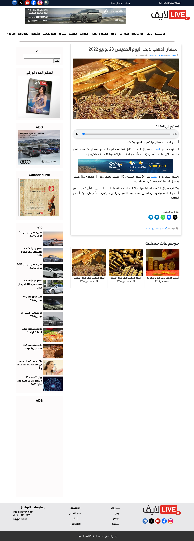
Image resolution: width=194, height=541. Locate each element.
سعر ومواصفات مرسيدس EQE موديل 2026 (30, 284)
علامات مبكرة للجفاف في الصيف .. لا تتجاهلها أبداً (29, 365)
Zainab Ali (172, 55)
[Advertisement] (39, 449)
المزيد (12, 33)
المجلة (128, 3)
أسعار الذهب (160, 228)
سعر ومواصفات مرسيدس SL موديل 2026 (31, 252)
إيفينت (115, 513)
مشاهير (35, 33)
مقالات (73, 33)
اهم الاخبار (75, 513)
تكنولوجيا (23, 33)
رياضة (113, 33)
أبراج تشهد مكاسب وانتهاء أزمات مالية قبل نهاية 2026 (29, 381)
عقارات (84, 33)
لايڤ (149, 33)
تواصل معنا (116, 3)
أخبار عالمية (137, 33)
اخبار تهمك (49, 33)
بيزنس (116, 518)
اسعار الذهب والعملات (156, 55)
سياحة (62, 33)
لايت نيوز (75, 523)
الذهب (157, 149)
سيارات (124, 33)
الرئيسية (160, 33)
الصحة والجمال (99, 33)
